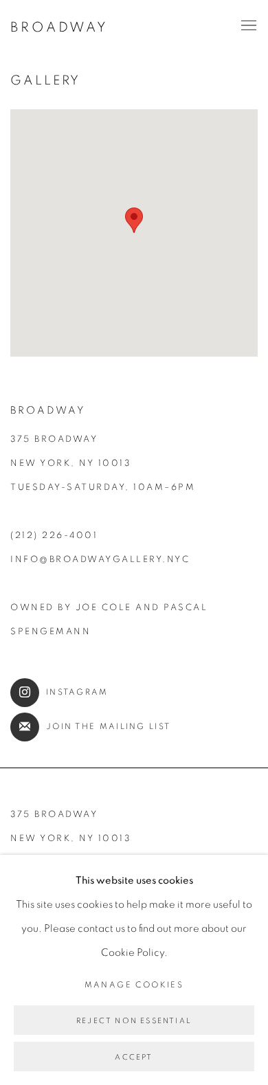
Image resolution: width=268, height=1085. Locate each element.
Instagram (77, 692)
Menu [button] (247, 26)
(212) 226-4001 (54, 535)
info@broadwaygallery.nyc (100, 559)
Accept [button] (134, 1057)
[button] (134, 220)
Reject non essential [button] (134, 1021)
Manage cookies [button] (134, 985)
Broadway (59, 27)
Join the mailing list (108, 726)
